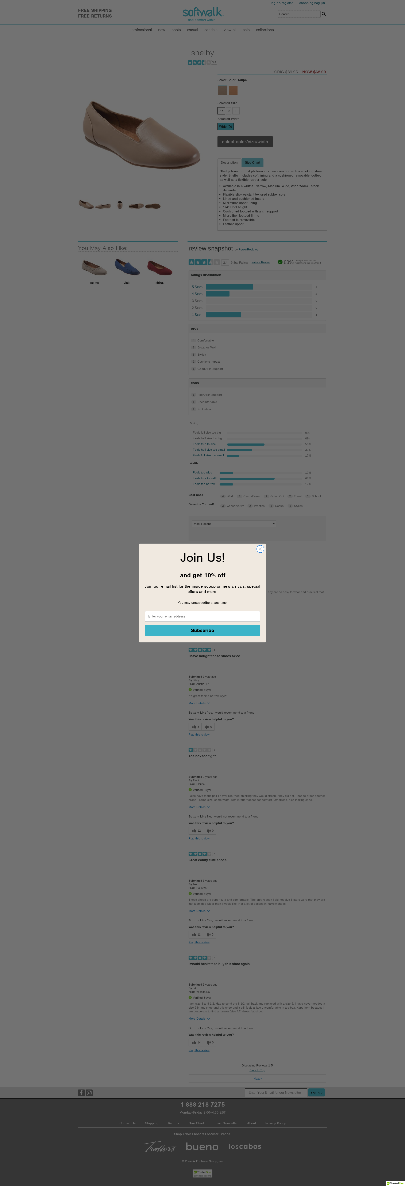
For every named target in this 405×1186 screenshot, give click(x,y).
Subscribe (202, 630)
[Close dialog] (260, 549)
